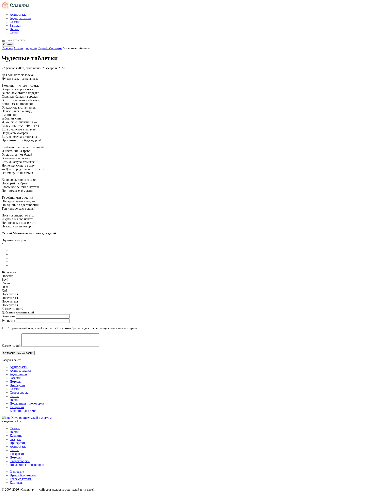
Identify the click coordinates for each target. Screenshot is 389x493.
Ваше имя (8, 316)
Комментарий (11, 345)
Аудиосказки (19, 14)
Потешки (16, 381)
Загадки (15, 25)
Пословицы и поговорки (27, 403)
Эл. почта (8, 320)
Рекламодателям (21, 479)
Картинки (17, 435)
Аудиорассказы (20, 18)
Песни (14, 29)
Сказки (15, 22)
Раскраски (17, 407)
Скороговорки (20, 392)
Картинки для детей (23, 410)
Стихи (14, 32)
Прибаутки (17, 385)
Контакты (16, 482)
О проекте (17, 471)
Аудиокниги (18, 374)
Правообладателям (23, 475)
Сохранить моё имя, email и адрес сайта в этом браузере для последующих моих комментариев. (72, 328)
